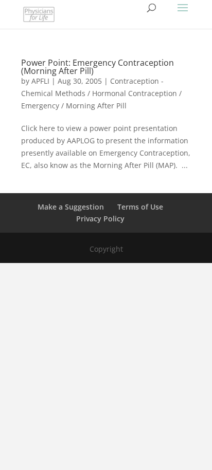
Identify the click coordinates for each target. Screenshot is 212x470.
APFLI (40, 81)
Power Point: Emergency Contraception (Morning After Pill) (97, 67)
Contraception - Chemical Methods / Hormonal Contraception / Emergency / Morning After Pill (101, 93)
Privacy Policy (100, 218)
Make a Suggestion (71, 207)
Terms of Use (140, 207)
